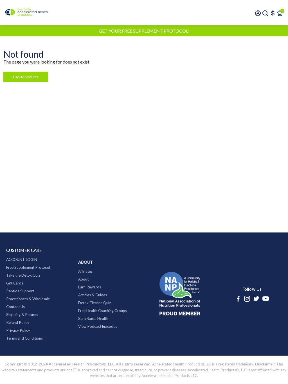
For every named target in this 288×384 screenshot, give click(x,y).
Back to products (25, 77)
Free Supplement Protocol (28, 267)
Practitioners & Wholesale (28, 299)
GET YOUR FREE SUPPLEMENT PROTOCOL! (144, 30)
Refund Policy (17, 322)
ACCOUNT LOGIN (21, 259)
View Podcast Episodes (97, 326)
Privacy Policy (18, 330)
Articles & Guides (92, 295)
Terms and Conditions (24, 338)
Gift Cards (14, 283)
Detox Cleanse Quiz (94, 303)
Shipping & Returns (22, 314)
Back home (67, 77)
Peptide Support (20, 291)
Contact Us (15, 306)
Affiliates (85, 271)
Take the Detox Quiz (23, 275)
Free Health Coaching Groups (102, 310)
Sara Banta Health (93, 318)
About (83, 279)
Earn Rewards (89, 287)
